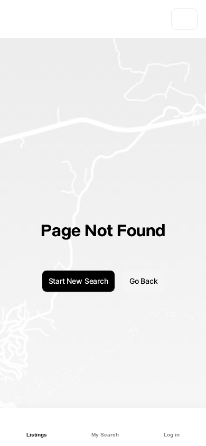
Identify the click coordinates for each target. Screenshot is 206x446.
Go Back (143, 280)
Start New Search (78, 280)
